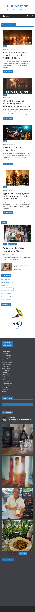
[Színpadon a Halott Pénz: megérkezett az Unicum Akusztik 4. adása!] (17, 37)
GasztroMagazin (5, 279)
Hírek (5, 46)
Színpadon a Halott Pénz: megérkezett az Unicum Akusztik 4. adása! (15, 55)
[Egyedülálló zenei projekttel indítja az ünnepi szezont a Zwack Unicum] (17, 178)
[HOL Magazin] (3, 16)
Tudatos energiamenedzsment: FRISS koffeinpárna (23, 266)
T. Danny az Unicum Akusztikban (12, 148)
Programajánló (12, 244)
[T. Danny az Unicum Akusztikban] (17, 132)
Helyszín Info (4, 285)
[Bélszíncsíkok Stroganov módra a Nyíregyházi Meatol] (17, 535)
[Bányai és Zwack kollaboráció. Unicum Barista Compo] (17, 439)
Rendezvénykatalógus (7, 296)
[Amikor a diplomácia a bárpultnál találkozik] (17, 233)
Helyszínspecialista (6, 293)
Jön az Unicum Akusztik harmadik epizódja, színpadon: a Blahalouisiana (16, 104)
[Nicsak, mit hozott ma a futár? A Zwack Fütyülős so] (17, 471)
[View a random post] (32, 16)
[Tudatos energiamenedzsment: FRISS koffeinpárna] (6, 267)
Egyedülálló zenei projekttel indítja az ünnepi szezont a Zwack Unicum (16, 196)
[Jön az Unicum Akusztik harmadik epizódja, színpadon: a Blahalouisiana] (17, 86)
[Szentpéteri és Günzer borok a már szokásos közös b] (17, 503)
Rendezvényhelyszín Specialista (9, 288)
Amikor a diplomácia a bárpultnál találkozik (14, 249)
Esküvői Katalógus (6, 299)
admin (13, 49)
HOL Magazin (17, 6)
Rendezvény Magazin (7, 282)
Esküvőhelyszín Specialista (8, 291)
